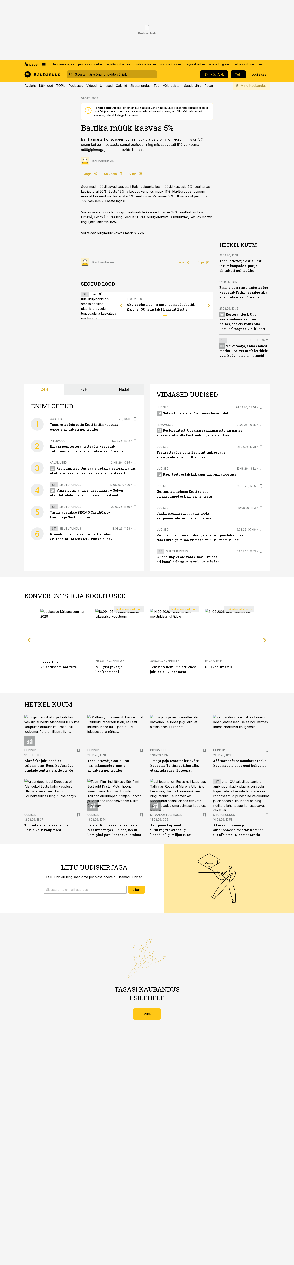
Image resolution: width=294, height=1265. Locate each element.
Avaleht (30, 86)
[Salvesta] (135, 419)
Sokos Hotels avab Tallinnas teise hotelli (197, 413)
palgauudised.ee (195, 64)
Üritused (106, 86)
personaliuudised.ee (90, 64)
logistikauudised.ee (118, 64)
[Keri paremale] (209, 305)
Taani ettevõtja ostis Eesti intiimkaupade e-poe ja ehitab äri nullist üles (241, 266)
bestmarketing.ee (63, 64)
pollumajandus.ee (244, 64)
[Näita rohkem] (260, 64)
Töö (157, 86)
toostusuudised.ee (145, 64)
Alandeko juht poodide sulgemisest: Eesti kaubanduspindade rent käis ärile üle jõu (49, 765)
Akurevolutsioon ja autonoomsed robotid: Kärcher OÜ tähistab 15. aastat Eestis (238, 830)
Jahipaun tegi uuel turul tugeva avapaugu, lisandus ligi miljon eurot (171, 830)
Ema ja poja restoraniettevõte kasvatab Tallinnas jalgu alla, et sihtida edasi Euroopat (243, 292)
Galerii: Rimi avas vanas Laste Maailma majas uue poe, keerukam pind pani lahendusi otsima (114, 830)
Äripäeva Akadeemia (109, 661)
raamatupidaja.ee (170, 64)
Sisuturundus (140, 86)
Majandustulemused (166, 814)
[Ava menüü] (44, 64)
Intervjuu (57, 440)
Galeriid (121, 86)
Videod (91, 86)
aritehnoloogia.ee (219, 64)
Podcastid (76, 86)
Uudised (56, 419)
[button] (85, 890)
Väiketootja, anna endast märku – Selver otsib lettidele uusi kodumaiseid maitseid (243, 351)
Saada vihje (192, 86)
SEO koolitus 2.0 (218, 667)
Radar (208, 86)
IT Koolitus (214, 661)
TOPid (60, 86)
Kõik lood (46, 86)
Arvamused (58, 462)
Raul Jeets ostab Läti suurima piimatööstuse (200, 474)
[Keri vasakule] (121, 305)
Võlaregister (172, 86)
